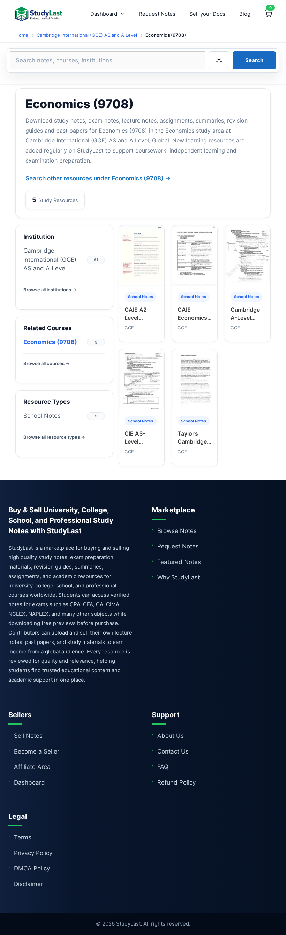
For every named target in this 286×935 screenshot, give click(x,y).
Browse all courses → (46, 363)
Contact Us (173, 751)
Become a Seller (36, 751)
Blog (244, 13)
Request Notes (157, 13)
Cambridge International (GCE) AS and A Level (87, 35)
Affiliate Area (32, 766)
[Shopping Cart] (268, 14)
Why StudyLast (178, 577)
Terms (22, 837)
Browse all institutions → (49, 289)
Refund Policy (176, 782)
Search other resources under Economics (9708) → (98, 178)
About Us (170, 735)
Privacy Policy (33, 852)
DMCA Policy (32, 868)
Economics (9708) (50, 342)
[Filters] (219, 60)
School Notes (42, 415)
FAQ (162, 766)
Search (254, 60)
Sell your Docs (207, 13)
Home (21, 35)
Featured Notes (179, 561)
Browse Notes (177, 530)
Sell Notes (28, 735)
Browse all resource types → (54, 437)
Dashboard (103, 13)
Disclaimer (28, 884)
